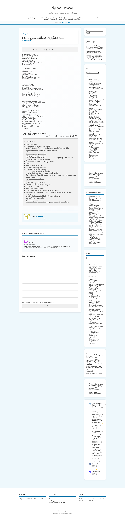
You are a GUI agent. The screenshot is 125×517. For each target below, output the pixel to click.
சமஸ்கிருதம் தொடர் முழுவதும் (94, 373)
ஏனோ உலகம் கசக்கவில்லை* (35, 179)
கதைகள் (89, 18)
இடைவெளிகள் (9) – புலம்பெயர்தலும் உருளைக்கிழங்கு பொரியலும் (47, 202)
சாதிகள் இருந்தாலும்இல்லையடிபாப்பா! (97, 197)
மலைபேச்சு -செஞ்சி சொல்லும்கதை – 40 (39, 185)
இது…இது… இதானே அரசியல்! (35, 134)
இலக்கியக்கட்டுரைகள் (62, 18)
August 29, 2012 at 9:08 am (29, 244)
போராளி (99, 229)
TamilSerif (91, 371)
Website (23, 293)
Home (50, 499)
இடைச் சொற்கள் (31, 144)
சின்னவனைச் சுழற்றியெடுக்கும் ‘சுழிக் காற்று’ (40, 162)
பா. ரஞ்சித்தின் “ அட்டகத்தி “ (35, 198)
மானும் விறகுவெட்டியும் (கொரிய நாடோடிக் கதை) (42, 190)
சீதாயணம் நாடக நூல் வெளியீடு (36, 154)
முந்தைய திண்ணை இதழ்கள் (57, 503)
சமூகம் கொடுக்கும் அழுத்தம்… (94, 211)
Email (23, 286)
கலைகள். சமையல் (94, 178)
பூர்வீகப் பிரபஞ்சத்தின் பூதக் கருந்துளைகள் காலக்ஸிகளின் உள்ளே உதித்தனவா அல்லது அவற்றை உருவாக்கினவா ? (47, 149)
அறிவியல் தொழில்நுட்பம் (46, 18)
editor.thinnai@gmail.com (95, 50)
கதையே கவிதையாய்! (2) (34, 165)
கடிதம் (28, 164)
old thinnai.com (96, 55)
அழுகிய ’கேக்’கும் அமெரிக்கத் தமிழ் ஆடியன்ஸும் (43, 196)
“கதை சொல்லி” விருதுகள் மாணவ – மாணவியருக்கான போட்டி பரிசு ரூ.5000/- (96, 143)
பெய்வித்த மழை (31, 177)
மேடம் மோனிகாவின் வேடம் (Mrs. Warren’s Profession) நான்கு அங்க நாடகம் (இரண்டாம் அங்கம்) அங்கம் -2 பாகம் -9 (49, 159)
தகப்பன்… (29, 181)
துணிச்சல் (91, 228)
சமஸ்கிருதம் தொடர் (55, 501)
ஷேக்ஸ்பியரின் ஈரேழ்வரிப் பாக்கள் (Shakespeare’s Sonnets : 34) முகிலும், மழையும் (51, 175)
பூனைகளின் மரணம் (32, 200)
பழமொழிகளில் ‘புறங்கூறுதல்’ (35, 189)
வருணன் (27, 41)
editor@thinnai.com (89, 48)
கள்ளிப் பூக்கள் (31, 152)
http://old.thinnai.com (90, 367)
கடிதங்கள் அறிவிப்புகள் (78, 18)
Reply (25, 250)
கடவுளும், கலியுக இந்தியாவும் (94, 114)
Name (23, 279)
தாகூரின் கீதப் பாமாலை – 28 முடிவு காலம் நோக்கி (42, 173)
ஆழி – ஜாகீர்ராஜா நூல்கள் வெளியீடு (61, 136)
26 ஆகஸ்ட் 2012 (49, 50)
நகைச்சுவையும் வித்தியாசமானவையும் (70, 19)
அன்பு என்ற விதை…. (94, 238)
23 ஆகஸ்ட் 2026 (66, 22)
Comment (24, 262)
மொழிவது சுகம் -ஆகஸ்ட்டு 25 (36, 156)
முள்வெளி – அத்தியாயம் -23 (35, 183)
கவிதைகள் (53, 19)
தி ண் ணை (62, 7)
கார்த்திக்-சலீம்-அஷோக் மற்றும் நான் (38, 146)
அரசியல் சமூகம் (32, 18)
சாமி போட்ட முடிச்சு (32, 187)
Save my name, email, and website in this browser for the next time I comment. (38, 302)
